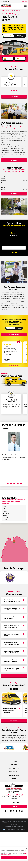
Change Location (24, 1)
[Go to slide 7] (14, 483)
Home (3, 10)
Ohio (13, 10)
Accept (14, 857)
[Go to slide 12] (21, 483)
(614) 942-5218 (15, 792)
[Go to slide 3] (13, 252)
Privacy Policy (20, 826)
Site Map (14, 826)
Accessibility (8, 826)
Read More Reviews (14, 334)
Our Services (14, 96)
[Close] (26, 848)
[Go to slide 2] (12, 252)
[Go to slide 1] (11, 252)
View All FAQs (14, 676)
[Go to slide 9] (17, 483)
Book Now (14, 160)
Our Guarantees (14, 768)
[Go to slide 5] (16, 252)
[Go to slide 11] (20, 483)
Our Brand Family (14, 775)
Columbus (17, 10)
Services (14, 761)
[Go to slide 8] (16, 483)
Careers (14, 779)
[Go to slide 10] (18, 483)
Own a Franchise (14, 772)
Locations (8, 10)
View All (14, 248)
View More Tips (14, 721)
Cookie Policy (8, 854)
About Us (14, 765)
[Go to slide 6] (13, 483)
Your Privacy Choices (10, 829)
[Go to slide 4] (15, 252)
